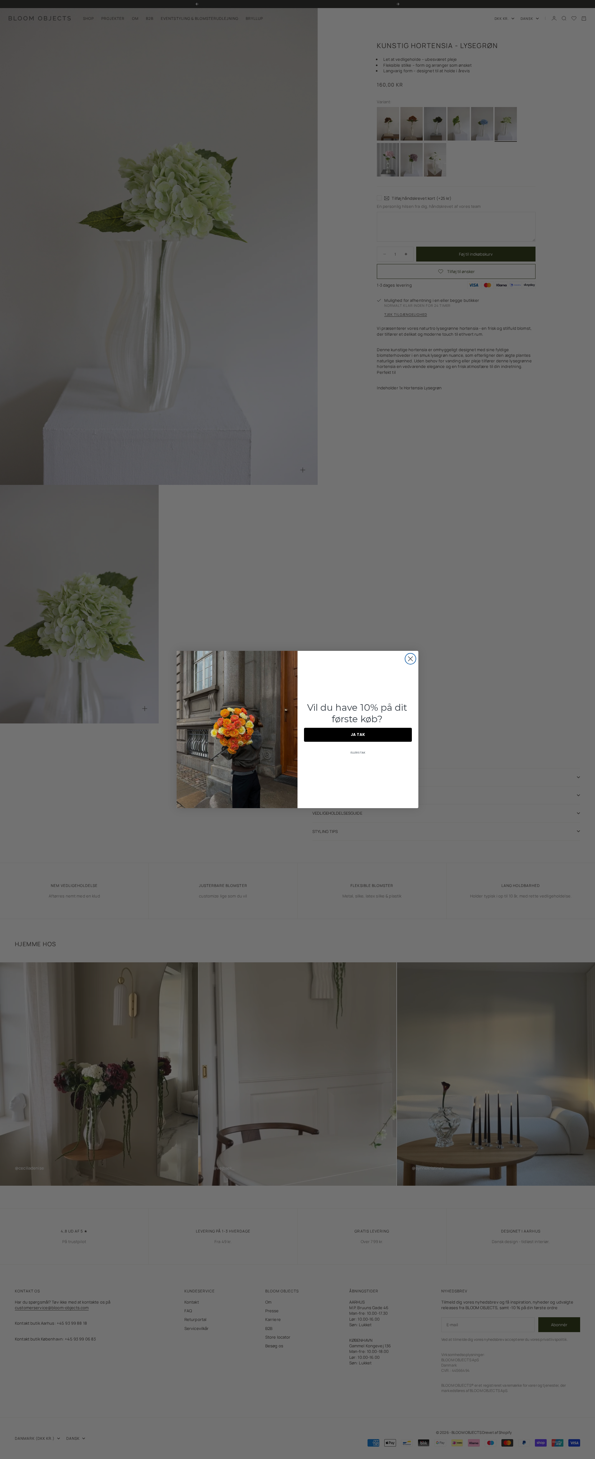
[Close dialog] (410, 658)
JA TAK (358, 734)
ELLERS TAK (357, 752)
